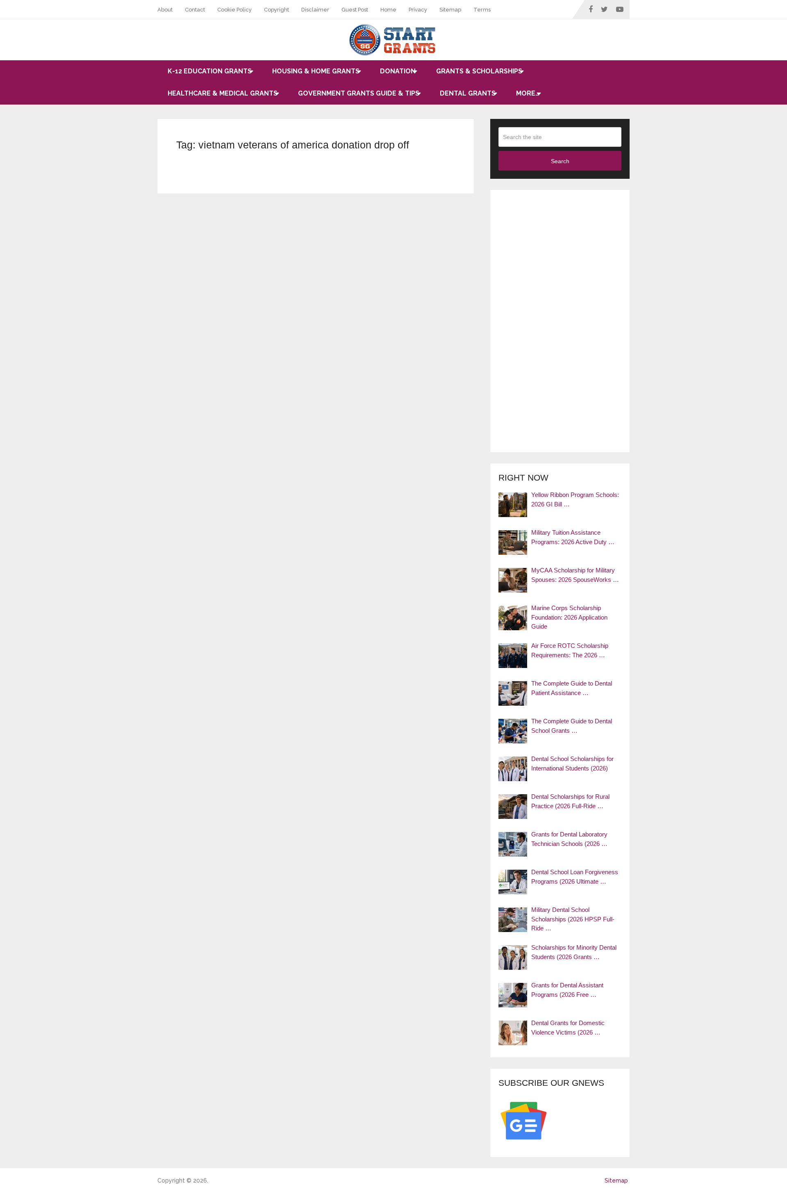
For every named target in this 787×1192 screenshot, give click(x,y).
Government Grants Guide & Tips (358, 93)
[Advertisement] (559, 321)
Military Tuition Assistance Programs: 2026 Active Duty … (572, 537)
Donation (398, 71)
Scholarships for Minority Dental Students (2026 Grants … (573, 952)
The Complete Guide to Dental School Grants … (571, 726)
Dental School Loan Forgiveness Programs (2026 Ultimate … (574, 876)
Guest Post (354, 10)
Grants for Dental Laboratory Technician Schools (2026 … (569, 839)
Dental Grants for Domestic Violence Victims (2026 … (568, 1027)
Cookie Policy (234, 10)
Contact (195, 10)
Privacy (418, 10)
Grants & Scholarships (479, 71)
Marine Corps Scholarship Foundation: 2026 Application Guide (569, 617)
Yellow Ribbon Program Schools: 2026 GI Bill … (575, 499)
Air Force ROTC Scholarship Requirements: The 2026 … (569, 650)
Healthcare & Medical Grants (222, 93)
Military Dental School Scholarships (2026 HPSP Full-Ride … (572, 919)
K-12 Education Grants (210, 71)
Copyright (276, 10)
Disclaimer (315, 10)
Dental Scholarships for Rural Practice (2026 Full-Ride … (570, 801)
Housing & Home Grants (315, 71)
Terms (482, 10)
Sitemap (450, 10)
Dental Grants (468, 93)
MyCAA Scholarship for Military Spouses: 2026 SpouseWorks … (575, 575)
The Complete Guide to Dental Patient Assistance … (571, 688)
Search (560, 161)
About (165, 10)
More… (527, 93)
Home (388, 10)
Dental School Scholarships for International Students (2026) (572, 763)
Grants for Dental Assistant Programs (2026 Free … (567, 990)
